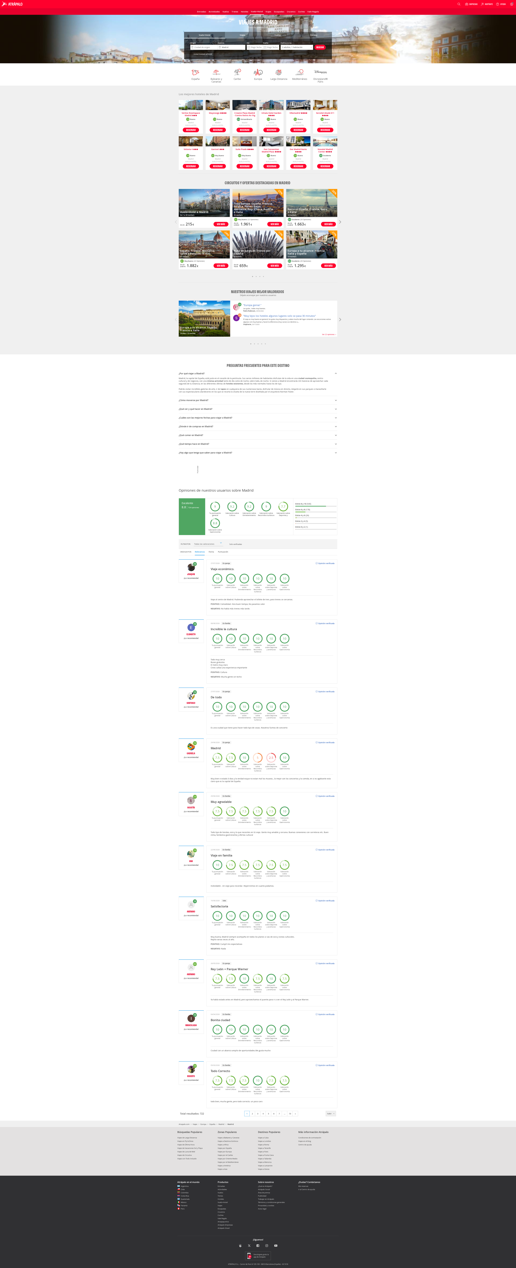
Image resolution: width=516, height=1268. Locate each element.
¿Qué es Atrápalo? (265, 1186)
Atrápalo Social (264, 1189)
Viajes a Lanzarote (265, 1165)
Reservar (191, 130)
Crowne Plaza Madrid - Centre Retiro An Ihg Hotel (244, 114)
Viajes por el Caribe (225, 1155)
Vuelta (265, 43)
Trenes (220, 1196)
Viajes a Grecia (263, 1169)
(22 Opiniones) (199, 261)
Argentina (185, 1186)
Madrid (221, 1124)
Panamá (184, 1205)
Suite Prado (241, 149)
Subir (329, 1113)
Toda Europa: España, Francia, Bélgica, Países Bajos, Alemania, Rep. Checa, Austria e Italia (253, 208)
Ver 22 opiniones (328, 334)
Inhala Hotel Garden (271, 113)
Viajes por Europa (225, 1151)
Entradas (221, 1186)
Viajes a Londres (264, 1141)
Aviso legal (262, 1209)
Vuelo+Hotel (223, 1202)
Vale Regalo (222, 1218)
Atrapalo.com (184, 1124)
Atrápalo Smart (224, 1228)
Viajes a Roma (263, 1144)
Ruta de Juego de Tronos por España (252, 252)
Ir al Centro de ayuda (306, 1189)
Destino (221, 43)
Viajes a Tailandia (264, 1158)
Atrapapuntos (223, 1221)
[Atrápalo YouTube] (275, 1245)
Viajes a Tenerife (264, 1148)
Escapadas (222, 1209)
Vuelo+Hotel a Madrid (194, 212)
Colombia (184, 1192)
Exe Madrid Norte (298, 149)
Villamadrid (295, 113)
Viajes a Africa (223, 1144)
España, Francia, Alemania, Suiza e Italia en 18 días (197, 252)
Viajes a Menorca (264, 1162)
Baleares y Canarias (216, 80)
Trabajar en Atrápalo (266, 1199)
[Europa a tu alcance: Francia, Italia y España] (311, 244)
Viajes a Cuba (263, 1137)
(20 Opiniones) (305, 219)
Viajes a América (224, 1165)
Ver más (221, 224)
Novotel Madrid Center (325, 150)
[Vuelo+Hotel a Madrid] (204, 203)
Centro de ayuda (305, 1144)
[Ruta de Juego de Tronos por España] (258, 244)
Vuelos (220, 1192)
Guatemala (185, 1199)
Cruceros (221, 1212)
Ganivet (215, 149)
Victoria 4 (188, 149)
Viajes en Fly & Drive (185, 1141)
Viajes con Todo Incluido (187, 1158)
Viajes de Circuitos (184, 1155)
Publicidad (262, 1196)
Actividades (222, 1189)
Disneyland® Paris (320, 80)
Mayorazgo (214, 113)
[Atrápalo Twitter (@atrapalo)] (249, 1245)
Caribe (237, 79)
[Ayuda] (501, 4)
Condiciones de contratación (309, 1137)
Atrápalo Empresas (225, 1225)
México (184, 1202)
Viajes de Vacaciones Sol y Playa (190, 1148)
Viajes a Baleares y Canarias (228, 1137)
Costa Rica (185, 1196)
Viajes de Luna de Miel (186, 1151)
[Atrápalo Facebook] (258, 1245)
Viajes (195, 1124)
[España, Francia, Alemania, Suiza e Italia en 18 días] (204, 244)
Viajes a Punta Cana (266, 1155)
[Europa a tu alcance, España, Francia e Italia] (204, 319)
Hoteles (221, 1199)
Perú (182, 1209)
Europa (258, 79)
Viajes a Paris (263, 1151)
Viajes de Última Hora (185, 1144)
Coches (220, 1215)
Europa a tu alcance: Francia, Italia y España (306, 252)
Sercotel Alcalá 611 (325, 113)
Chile (183, 1189)
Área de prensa (264, 1192)
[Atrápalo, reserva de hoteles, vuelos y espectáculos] (12, 4)
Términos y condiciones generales (271, 1202)
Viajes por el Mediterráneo (228, 1162)
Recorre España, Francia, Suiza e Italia (307, 210)
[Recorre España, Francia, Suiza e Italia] (311, 203)
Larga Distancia (278, 79)
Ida (248, 43)
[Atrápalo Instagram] (266, 1245)
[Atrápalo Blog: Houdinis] (240, 1245)
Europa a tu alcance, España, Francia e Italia (198, 329)
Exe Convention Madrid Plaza (270, 150)
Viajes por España (225, 1148)
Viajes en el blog (304, 1141)
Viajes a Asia (222, 1169)
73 (290, 1113)
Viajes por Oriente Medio (227, 1158)
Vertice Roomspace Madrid (191, 114)
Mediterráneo (299, 79)
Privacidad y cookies (266, 1205)
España (195, 79)
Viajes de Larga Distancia (187, 1137)
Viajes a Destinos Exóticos (228, 1141)
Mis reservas (303, 1186)
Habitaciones (286, 43)
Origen (193, 43)
